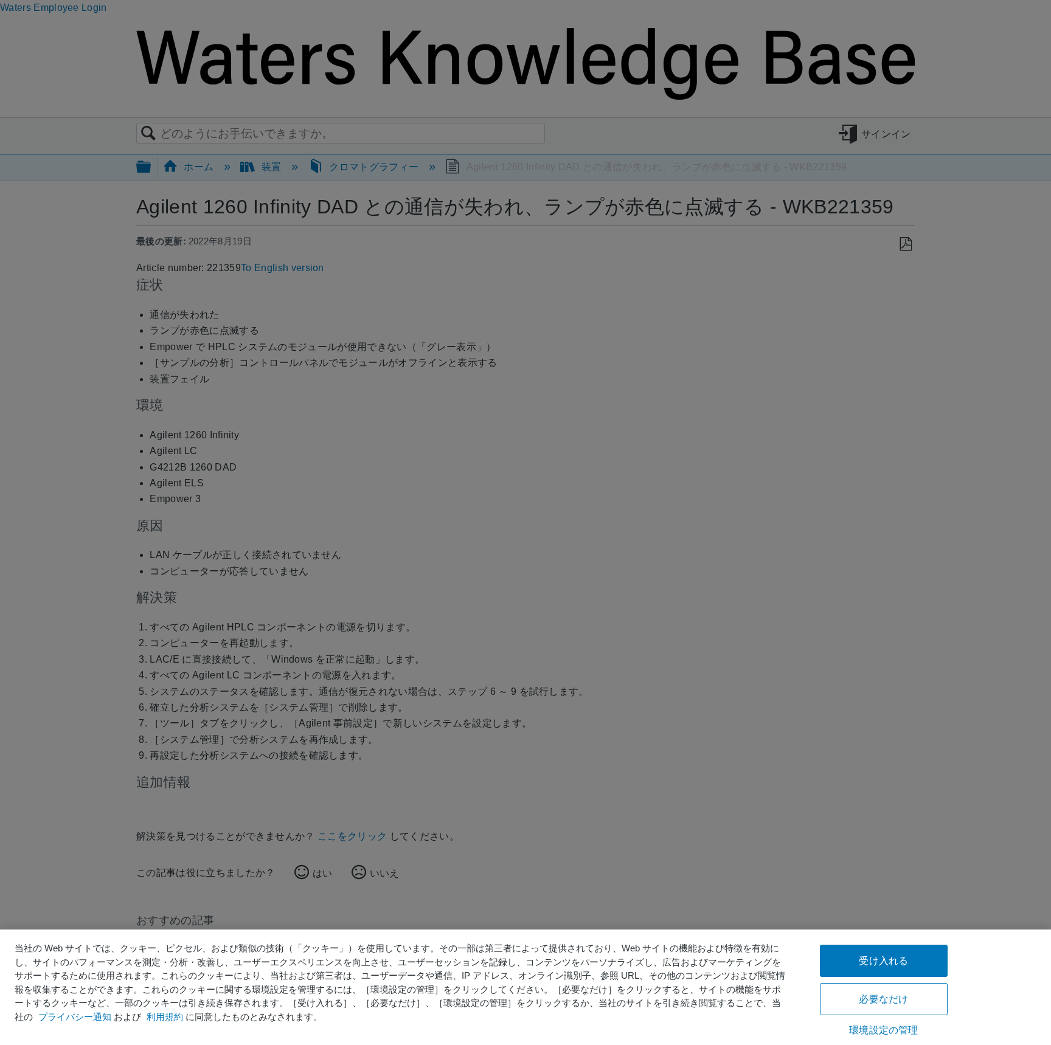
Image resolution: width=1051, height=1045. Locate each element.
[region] (525, 987)
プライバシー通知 (74, 1017)
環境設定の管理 (883, 1030)
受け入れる (883, 961)
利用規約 (165, 1017)
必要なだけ (883, 999)
